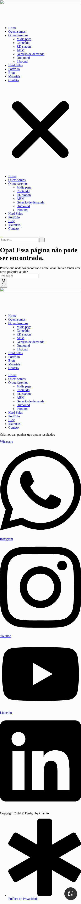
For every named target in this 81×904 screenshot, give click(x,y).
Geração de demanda (30, 54)
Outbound (23, 57)
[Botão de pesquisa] (3, 283)
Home (12, 28)
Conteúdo (23, 42)
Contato (13, 80)
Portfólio (14, 69)
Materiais (14, 76)
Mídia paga (24, 39)
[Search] (42, 240)
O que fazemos (18, 35)
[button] (40, 128)
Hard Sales (15, 65)
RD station (24, 46)
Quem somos (17, 31)
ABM (20, 50)
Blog (11, 72)
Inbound (22, 61)
